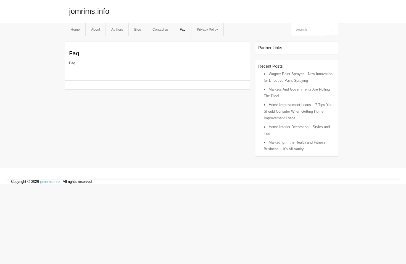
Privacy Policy (207, 29)
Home (75, 29)
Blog (137, 29)
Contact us (160, 29)
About (95, 29)
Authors (117, 29)
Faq (183, 29)
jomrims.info (89, 11)
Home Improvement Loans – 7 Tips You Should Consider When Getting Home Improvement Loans (298, 111)
